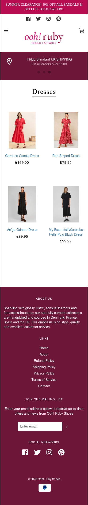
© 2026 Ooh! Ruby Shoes (44, 479)
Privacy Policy (44, 373)
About (44, 354)
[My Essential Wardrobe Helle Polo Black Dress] (66, 203)
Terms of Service (44, 379)
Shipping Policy (44, 366)
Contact (44, 385)
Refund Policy (44, 360)
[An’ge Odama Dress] (22, 203)
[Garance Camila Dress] (22, 129)
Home (44, 347)
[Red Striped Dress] (66, 129)
